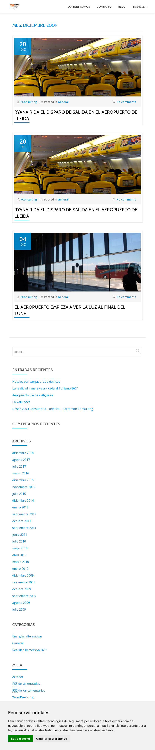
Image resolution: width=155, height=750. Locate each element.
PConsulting (29, 102)
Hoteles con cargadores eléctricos (36, 381)
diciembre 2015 (23, 480)
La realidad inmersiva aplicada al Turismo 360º (45, 388)
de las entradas (26, 684)
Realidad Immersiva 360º (29, 650)
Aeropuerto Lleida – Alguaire (32, 395)
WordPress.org (23, 697)
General (63, 102)
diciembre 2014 (23, 500)
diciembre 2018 (23, 453)
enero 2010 (20, 569)
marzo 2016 (20, 473)
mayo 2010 (20, 548)
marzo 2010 (20, 562)
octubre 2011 (21, 521)
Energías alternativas (27, 636)
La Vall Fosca (21, 402)
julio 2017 (19, 466)
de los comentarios (28, 690)
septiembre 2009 (24, 596)
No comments (126, 102)
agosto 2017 (21, 460)
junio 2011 (19, 534)
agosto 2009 (21, 603)
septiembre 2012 (24, 514)
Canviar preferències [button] (51, 738)
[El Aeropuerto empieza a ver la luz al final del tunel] (77, 261)
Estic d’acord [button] (20, 738)
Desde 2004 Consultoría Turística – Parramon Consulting (52, 409)
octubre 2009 (21, 589)
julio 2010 (19, 541)
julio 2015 (19, 494)
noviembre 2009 (23, 582)
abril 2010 (19, 555)
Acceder (17, 677)
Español (139, 6)
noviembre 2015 (23, 487)
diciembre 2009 (23, 575)
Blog (122, 6)
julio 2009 (19, 609)
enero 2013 (20, 507)
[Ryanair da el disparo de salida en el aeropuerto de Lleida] (77, 67)
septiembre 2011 (24, 528)
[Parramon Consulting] (15, 6)
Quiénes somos (79, 6)
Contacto (104, 6)
